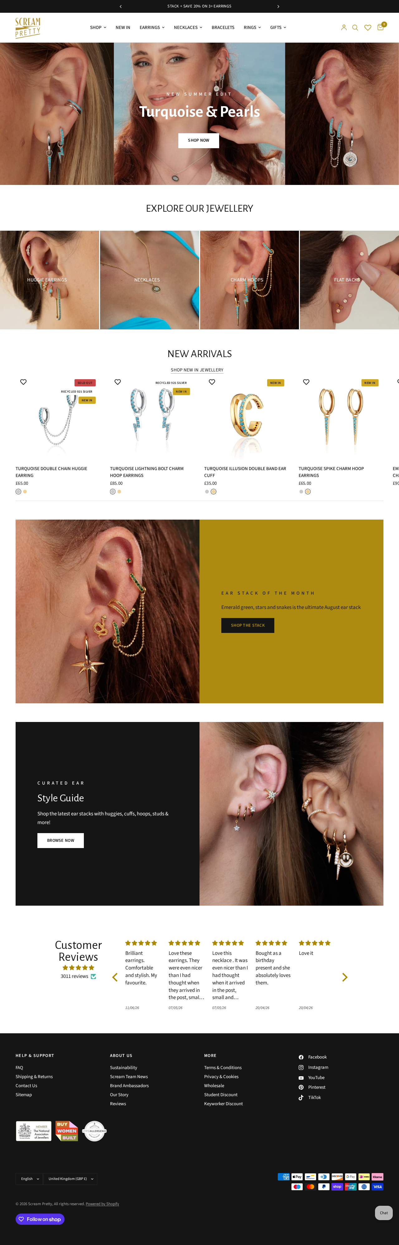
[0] (378, 27)
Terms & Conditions (223, 1067)
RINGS (250, 27)
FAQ (19, 1067)
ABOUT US (121, 1056)
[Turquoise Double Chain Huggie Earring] (58, 416)
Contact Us (26, 1085)
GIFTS (275, 27)
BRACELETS (223, 27)
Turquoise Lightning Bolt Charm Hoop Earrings (147, 472)
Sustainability (123, 1067)
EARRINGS (150, 27)
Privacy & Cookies (221, 1076)
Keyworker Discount (223, 1104)
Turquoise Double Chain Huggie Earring (51, 472)
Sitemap (24, 1095)
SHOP (96, 27)
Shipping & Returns (34, 1076)
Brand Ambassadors (129, 1085)
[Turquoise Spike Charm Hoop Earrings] (341, 416)
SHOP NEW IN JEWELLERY (197, 370)
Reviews (118, 1104)
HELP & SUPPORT (35, 1056)
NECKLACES (186, 27)
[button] (198, 140)
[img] (78, 967)
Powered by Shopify (102, 1204)
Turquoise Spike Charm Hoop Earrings (331, 472)
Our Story (119, 1095)
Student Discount (221, 1095)
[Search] (355, 27)
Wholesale (214, 1085)
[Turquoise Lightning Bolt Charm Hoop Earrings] (152, 416)
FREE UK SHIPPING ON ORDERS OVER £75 (196, 6)
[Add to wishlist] (23, 382)
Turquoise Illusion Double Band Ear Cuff (245, 472)
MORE (210, 1056)
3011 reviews (74, 976)
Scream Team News (129, 1076)
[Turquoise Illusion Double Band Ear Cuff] (246, 416)
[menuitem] (98, 28)
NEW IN (123, 27)
